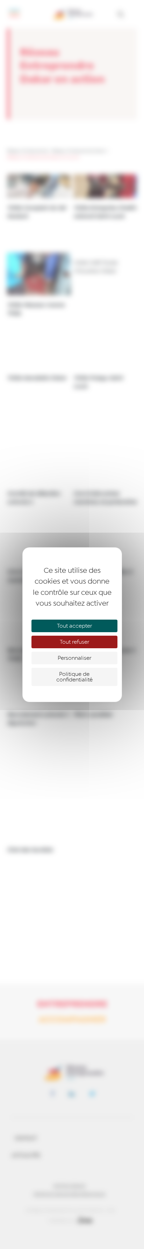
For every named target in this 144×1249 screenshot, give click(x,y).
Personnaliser (74, 658)
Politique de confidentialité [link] (74, 677)
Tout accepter (74, 626)
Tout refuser (74, 642)
